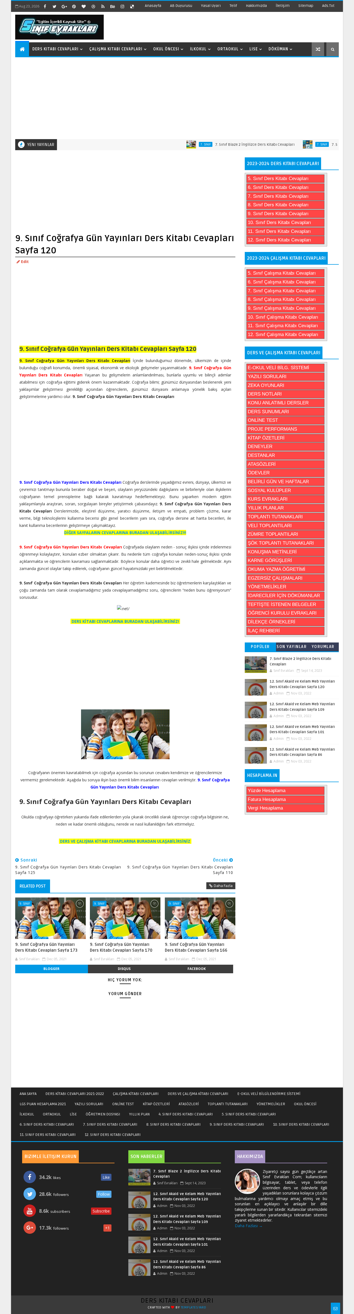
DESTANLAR (261, 455)
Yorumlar (323, 646)
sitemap (305, 5)
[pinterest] (74, 6)
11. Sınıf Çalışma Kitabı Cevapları (283, 325)
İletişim (283, 5)
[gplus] (64, 6)
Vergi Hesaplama (265, 808)
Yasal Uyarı (211, 5)
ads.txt (328, 5)
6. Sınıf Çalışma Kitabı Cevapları (282, 282)
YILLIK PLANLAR (266, 508)
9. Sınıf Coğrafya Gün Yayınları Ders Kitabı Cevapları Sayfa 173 (46, 947)
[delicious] (132, 6)
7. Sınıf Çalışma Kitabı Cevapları (282, 290)
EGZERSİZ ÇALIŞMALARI (275, 578)
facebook (197, 968)
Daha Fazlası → (249, 1225)
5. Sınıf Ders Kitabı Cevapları (278, 178)
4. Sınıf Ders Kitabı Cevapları (185, 1114)
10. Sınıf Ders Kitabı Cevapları (279, 222)
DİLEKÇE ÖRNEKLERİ (271, 622)
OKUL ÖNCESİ (305, 1104)
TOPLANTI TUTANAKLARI (275, 516)
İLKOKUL (27, 1114)
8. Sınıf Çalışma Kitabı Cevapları (282, 299)
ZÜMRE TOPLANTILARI (273, 534)
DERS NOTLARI (265, 394)
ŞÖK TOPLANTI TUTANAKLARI (281, 543)
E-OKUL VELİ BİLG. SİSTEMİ (278, 367)
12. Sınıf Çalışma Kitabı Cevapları (283, 334)
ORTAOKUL (52, 1114)
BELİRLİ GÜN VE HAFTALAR (278, 481)
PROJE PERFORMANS (272, 429)
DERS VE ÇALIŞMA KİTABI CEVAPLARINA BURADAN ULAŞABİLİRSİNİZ (125, 841)
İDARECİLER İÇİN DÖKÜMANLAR (284, 595)
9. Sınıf (25, 903)
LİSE (73, 1114)
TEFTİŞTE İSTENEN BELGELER (282, 604)
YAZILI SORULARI (267, 376)
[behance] (112, 6)
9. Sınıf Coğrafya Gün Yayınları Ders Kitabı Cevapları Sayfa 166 (196, 947)
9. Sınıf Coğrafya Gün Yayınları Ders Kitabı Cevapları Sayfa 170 (121, 947)
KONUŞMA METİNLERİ (272, 552)
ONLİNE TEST (263, 420)
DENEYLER (260, 446)
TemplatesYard (193, 1307)
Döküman (278, 49)
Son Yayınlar (292, 646)
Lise (253, 49)
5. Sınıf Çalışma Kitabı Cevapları (282, 273)
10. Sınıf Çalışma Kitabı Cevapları (283, 317)
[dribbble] (93, 6)
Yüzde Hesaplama (266, 790)
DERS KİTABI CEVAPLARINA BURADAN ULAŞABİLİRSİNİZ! (125, 621)
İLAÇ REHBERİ (264, 630)
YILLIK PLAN (139, 1114)
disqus (124, 968)
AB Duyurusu (181, 5)
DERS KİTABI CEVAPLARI (177, 1301)
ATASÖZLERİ (262, 464)
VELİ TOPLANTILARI (270, 525)
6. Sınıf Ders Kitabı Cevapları (278, 187)
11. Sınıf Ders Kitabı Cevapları (279, 231)
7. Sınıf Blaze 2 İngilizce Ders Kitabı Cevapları (238, 144)
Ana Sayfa (28, 1093)
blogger (51, 968)
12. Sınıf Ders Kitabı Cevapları (279, 240)
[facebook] (45, 6)
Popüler (260, 646)
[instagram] (122, 6)
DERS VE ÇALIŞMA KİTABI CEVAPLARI (198, 1093)
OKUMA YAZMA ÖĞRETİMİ (276, 569)
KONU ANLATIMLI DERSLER (278, 402)
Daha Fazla (223, 885)
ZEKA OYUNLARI (266, 385)
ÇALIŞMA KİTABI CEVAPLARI (136, 1093)
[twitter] (54, 6)
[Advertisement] (178, 97)
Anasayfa (153, 5)
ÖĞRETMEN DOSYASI (103, 1114)
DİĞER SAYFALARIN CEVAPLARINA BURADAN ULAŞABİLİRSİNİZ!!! (125, 532)
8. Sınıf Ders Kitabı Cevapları (278, 204)
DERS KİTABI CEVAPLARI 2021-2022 (74, 1093)
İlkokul (198, 49)
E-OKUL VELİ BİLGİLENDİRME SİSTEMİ (268, 1093)
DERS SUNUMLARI (268, 411)
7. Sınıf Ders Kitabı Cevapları (278, 196)
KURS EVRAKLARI (268, 499)
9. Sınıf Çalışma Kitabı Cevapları (282, 308)
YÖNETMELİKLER (267, 586)
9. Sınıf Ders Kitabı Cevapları (278, 213)
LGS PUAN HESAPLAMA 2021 (43, 1104)
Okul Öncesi (166, 49)
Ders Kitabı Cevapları (55, 49)
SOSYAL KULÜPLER (269, 490)
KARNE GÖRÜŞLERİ (270, 560)
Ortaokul (228, 49)
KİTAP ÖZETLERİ (266, 438)
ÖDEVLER (259, 472)
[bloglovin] (83, 6)
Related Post (33, 886)
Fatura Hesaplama (267, 799)
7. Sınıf (189, 144)
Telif (233, 5)
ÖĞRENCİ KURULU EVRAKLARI (282, 613)
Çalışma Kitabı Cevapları (115, 49)
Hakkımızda (256, 5)
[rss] (103, 6)
